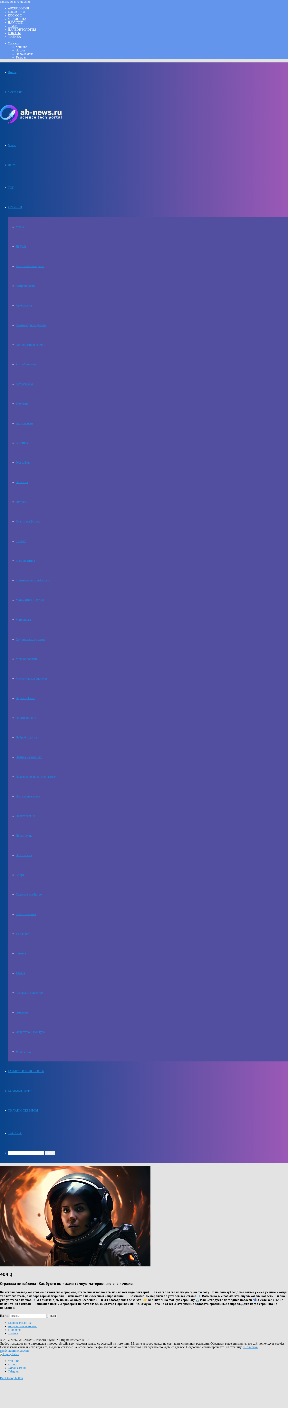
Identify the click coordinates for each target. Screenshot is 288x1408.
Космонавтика (25, 560)
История (21, 501)
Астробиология (26, 364)
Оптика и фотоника (29, 757)
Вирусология (24, 423)
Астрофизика (25, 384)
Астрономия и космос (30, 344)
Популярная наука (28, 796)
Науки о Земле (25, 698)
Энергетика (23, 1051)
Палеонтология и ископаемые (36, 776)
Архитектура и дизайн (31, 325)
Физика (14, 36)
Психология (24, 855)
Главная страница (20, 1322)
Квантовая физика (28, 521)
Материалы (23, 619)
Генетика (22, 443)
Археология (18, 8)
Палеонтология (22, 29)
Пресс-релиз (24, 835)
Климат (21, 541)
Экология (22, 1012)
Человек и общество (29, 992)
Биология (16, 12)
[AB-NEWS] (31, 122)
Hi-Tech (21, 246)
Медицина (17, 19)
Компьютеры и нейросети (33, 580)
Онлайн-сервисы (23, 1110)
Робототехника (26, 914)
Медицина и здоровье (30, 639)
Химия (20, 973)
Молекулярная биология (32, 678)
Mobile (20, 227)
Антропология (25, 285)
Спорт (20, 874)
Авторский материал (30, 266)
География (23, 462)
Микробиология (26, 659)
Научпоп (16, 22)
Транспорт (23, 933)
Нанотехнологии (27, 717)
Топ (11, 187)
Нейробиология (26, 737)
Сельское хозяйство (29, 894)
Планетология (25, 816)
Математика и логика (30, 600)
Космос (15, 15)
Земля (13, 26)
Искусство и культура (30, 1032)
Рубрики (15, 207)
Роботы (14, 33)
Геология (22, 482)
